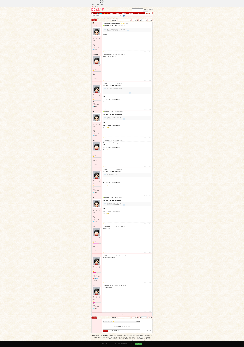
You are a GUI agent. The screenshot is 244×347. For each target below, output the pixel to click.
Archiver (93, 335)
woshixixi (95, 255)
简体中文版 (150, 1)
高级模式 (138, 321)
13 (140, 20)
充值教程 (111, 13)
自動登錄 (146, 9)
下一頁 (149, 20)
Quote (110, 321)
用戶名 (128, 9)
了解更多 (130, 344)
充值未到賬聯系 (99, 13)
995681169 (95, 25)
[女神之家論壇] (98, 9)
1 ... (119, 20)
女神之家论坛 (105, 335)
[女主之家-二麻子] (93, 23)
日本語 (97, 4)
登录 (124, 326)
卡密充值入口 (131, 13)
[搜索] (123, 15)
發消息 (95, 49)
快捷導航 (148, 13)
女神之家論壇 (92, 18)
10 (132, 20)
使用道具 (145, 51)
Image (107, 321)
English (101, 2)
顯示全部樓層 (123, 25)
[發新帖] (94, 20)
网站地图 (150, 338)
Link (108, 321)
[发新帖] (94, 318)
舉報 (150, 51)
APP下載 (137, 13)
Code (111, 321)
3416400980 (95, 54)
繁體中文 (94, 4)
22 (99, 266)
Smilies (113, 321)
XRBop (94, 83)
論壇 (93, 13)
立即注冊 (150, 11)
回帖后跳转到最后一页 (114, 330)
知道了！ (139, 344)
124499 (94, 285)
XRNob (94, 111)
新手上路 (94, 40)
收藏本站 (97, 1)
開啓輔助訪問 (147, 0)
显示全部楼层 (120, 140)
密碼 (128, 11)
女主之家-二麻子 (100, 23)
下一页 (149, 317)
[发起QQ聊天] (95, 278)
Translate (102, 0)
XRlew (94, 140)
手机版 (97, 335)
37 (99, 237)
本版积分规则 (148, 330)
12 (96, 296)
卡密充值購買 (123, 13)
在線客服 (117, 13)
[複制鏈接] (126, 23)
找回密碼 (150, 9)
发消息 (95, 164)
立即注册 (128, 326)
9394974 (94, 226)
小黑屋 (101, 335)
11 (135, 20)
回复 (105, 137)
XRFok (94, 169)
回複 (105, 51)
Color (105, 321)
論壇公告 (103, 18)
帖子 (120, 15)
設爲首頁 (93, 1)
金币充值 (106, 13)
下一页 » (122, 314)
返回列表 (114, 20)
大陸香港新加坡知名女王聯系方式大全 (114, 18)
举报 (150, 137)
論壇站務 (98, 18)
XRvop (94, 197)
